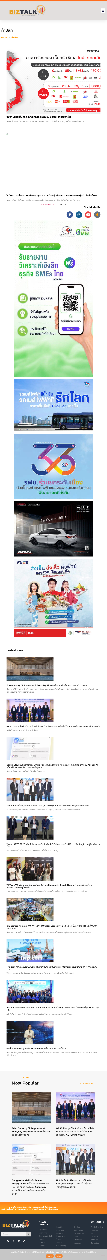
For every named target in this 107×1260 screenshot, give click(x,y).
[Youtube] (88, 214)
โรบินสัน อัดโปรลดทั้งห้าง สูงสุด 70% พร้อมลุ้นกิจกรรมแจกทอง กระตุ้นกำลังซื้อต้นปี (52, 195)
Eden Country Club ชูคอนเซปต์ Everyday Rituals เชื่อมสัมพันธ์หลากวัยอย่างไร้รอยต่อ (47, 685)
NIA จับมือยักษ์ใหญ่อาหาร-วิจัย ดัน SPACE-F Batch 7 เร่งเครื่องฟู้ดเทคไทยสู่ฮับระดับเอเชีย (48, 805)
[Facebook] (8, 1241)
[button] (103, 10)
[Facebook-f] (70, 214)
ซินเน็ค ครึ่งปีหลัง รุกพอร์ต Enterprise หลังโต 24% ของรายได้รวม (37, 1048)
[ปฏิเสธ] (103, 1254)
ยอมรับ (49, 1256)
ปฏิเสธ (58, 1256)
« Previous (46, 204)
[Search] (28, 1234)
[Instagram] (79, 214)
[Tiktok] (97, 214)
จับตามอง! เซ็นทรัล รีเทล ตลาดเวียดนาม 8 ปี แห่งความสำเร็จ (39, 117)
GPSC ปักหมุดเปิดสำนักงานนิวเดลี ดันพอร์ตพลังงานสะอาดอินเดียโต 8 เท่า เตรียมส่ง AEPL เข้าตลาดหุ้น (53, 726)
